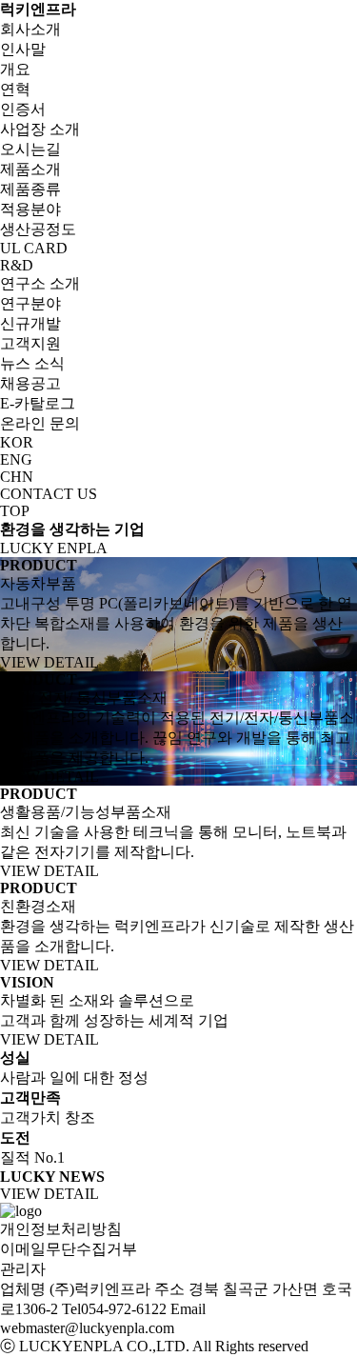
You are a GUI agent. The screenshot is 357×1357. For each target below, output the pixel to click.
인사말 (23, 49)
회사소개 (30, 29)
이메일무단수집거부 (68, 1249)
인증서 (23, 109)
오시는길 (30, 149)
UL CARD (34, 248)
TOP (15, 511)
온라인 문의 (40, 423)
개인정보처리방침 (61, 1229)
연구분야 (30, 303)
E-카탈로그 (37, 403)
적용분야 (30, 209)
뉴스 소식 (32, 363)
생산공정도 (38, 229)
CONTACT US (48, 494)
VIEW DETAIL (49, 662)
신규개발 (30, 323)
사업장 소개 (40, 129)
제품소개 (30, 169)
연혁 (15, 89)
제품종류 (30, 189)
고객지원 (30, 343)
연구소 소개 (40, 283)
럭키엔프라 (38, 9)
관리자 (23, 1269)
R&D (16, 265)
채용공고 (30, 383)
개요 (15, 69)
